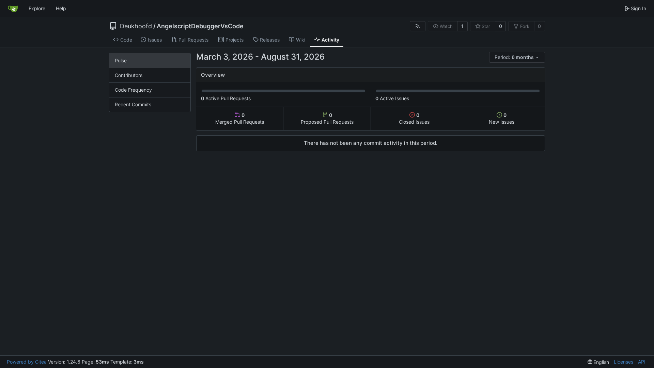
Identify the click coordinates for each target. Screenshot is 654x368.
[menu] (517, 57)
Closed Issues (414, 118)
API (641, 362)
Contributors (128, 75)
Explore (37, 8)
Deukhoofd (136, 26)
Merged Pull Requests (239, 118)
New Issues (501, 118)
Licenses (623, 362)
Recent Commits (133, 104)
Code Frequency (133, 90)
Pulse (121, 60)
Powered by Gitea (27, 362)
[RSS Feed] (417, 26)
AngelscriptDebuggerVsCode (200, 26)
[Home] (12, 8)
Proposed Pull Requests (327, 118)
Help (61, 8)
